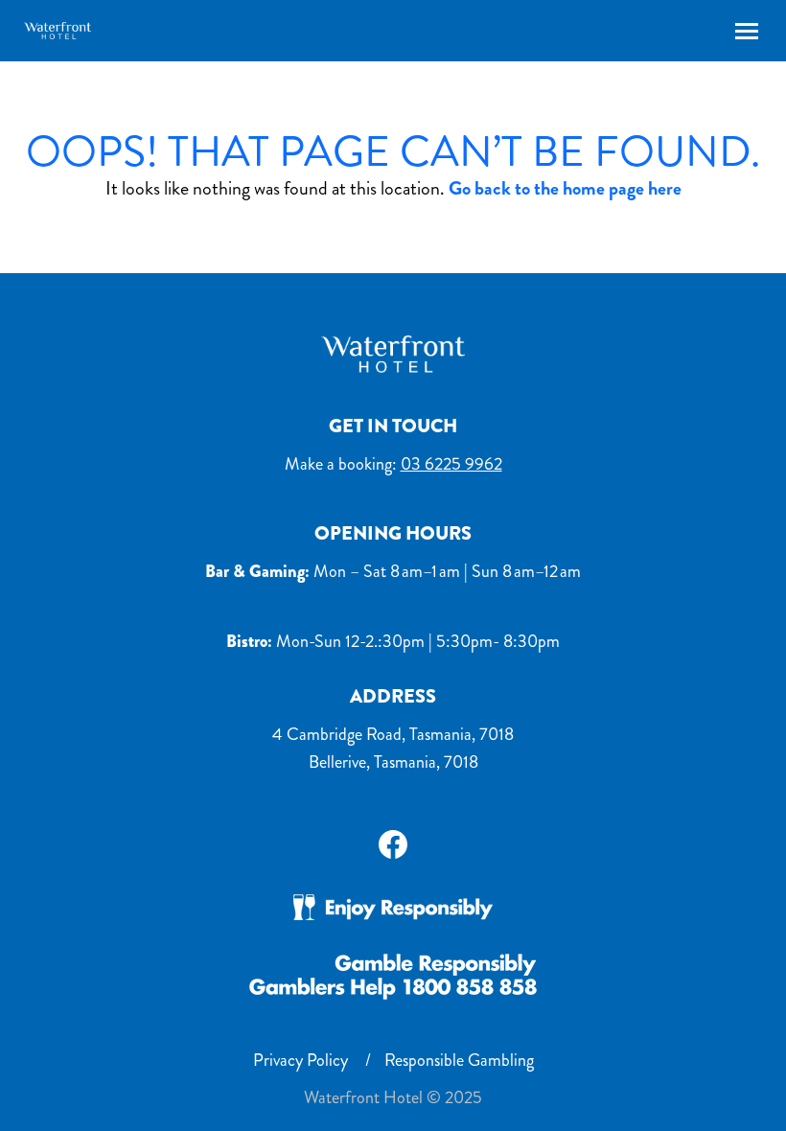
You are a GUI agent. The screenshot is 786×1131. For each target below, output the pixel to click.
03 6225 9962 (451, 463)
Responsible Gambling (459, 1060)
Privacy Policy (300, 1060)
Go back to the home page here (565, 188)
